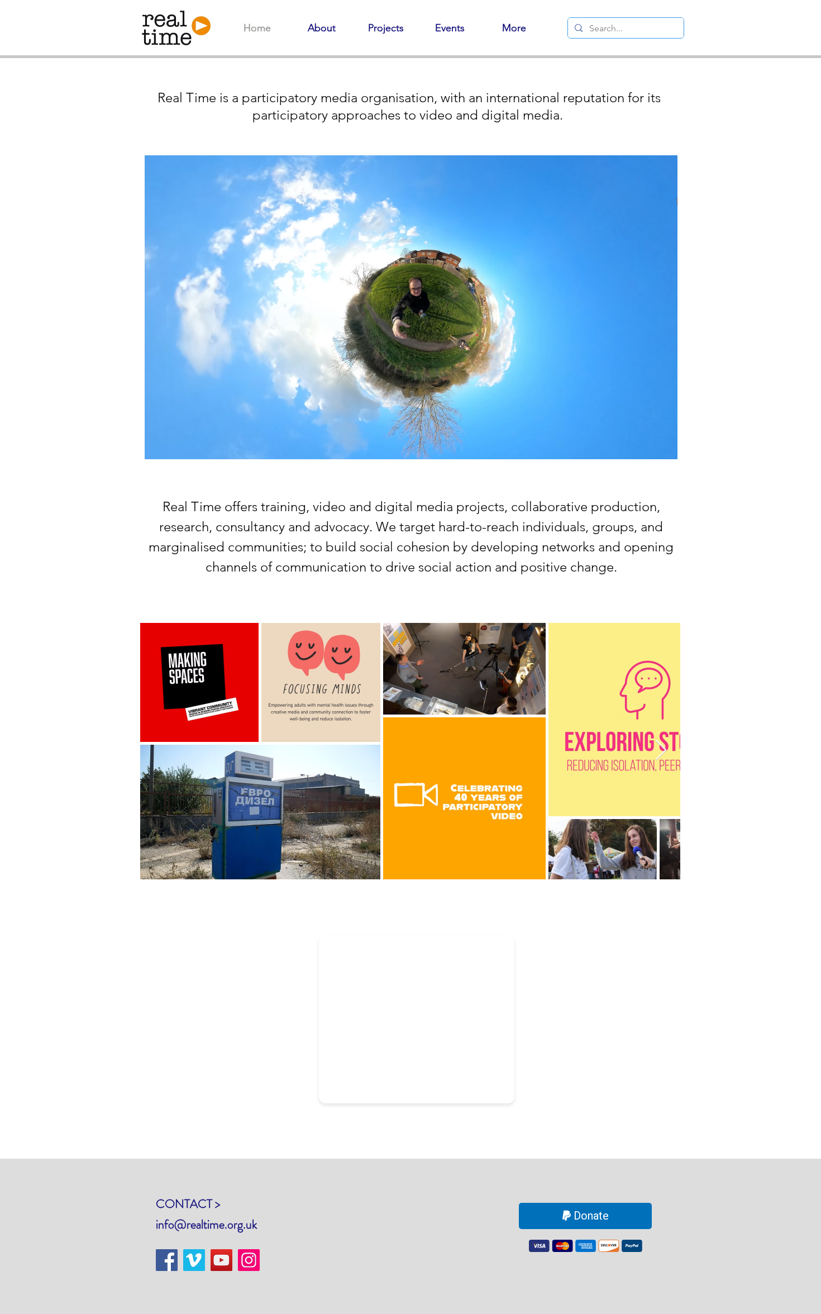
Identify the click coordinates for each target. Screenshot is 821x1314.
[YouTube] (221, 1260)
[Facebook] (167, 1260)
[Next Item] (661, 750)
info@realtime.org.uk (206, 1224)
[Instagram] (249, 1260)
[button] (411, 307)
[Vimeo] (194, 1260)
